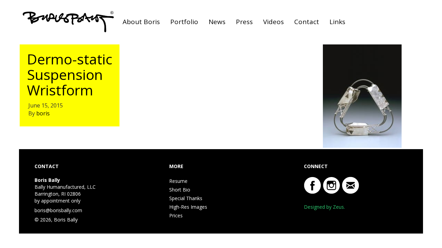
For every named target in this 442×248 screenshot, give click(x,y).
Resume (178, 181)
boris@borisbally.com (58, 210)
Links (337, 21)
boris (43, 113)
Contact (306, 21)
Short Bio (179, 189)
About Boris (141, 21)
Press (244, 21)
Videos (273, 21)
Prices (176, 215)
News (217, 21)
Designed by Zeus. (324, 207)
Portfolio (184, 21)
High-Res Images (188, 207)
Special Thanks (185, 198)
